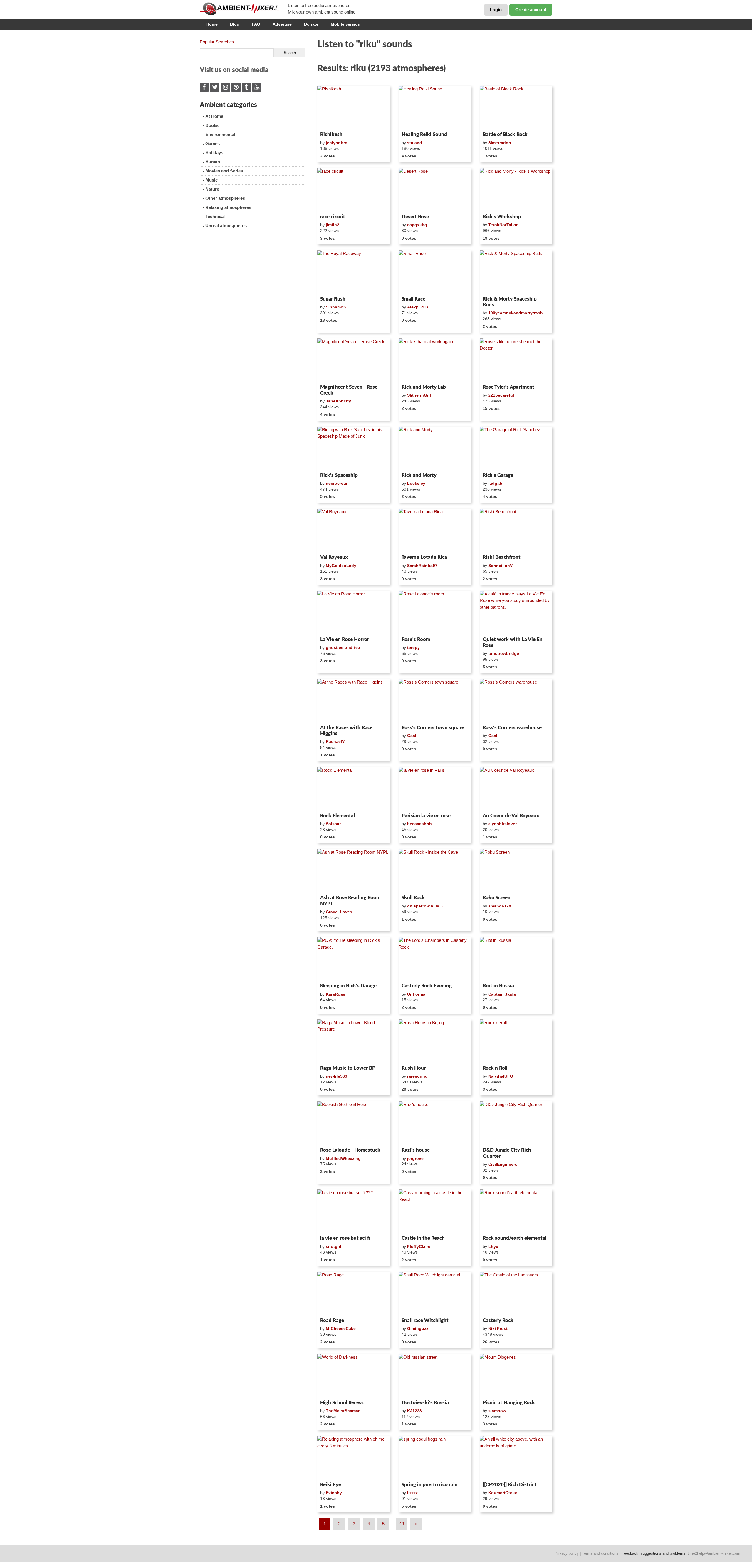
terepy (413, 647)
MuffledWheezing (343, 1158)
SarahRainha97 (422, 565)
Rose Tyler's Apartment (508, 387)
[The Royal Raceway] (353, 272)
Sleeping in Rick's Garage (348, 985)
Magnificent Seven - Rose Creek (348, 390)
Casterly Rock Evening (427, 985)
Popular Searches (217, 41)
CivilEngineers (502, 1164)
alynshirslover (502, 823)
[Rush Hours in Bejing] (435, 1041)
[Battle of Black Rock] (516, 107)
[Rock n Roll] (516, 1041)
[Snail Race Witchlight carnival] (435, 1293)
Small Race (413, 298)
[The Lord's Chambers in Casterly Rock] (435, 959)
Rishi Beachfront (502, 557)
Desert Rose (415, 216)
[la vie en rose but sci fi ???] (353, 1211)
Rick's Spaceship (339, 475)
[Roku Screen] (516, 870)
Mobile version (345, 24)
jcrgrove (415, 1158)
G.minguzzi (418, 1328)
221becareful (501, 395)
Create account (530, 9)
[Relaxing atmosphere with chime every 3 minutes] (353, 1457)
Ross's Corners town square (433, 727)
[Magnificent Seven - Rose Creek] (353, 360)
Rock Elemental (337, 815)
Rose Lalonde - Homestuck (350, 1149)
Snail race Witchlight (425, 1320)
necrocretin (337, 483)
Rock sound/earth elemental (514, 1238)
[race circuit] (353, 190)
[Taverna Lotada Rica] (435, 530)
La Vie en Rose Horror (344, 639)
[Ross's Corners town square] (435, 700)
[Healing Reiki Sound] (435, 107)
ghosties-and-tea (343, 647)
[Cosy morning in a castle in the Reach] (435, 1211)
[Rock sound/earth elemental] (516, 1211)
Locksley (416, 483)
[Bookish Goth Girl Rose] (353, 1123)
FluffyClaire (418, 1246)
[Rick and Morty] (435, 448)
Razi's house (416, 1149)
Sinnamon (336, 307)
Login (496, 9)
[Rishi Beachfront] (516, 530)
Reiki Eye (330, 1484)
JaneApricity (338, 401)
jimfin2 (332, 224)
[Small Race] (435, 272)
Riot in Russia (498, 985)
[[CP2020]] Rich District (509, 1484)
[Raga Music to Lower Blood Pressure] (353, 1041)
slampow (497, 1410)
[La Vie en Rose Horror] (353, 612)
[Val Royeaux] (353, 530)
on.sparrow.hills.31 (426, 906)
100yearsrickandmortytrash (515, 313)
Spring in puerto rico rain (430, 1484)
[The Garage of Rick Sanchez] (516, 448)
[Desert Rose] (435, 190)
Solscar (333, 823)
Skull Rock (413, 897)
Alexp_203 (417, 307)
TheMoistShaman (343, 1410)
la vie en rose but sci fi (345, 1238)
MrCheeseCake (341, 1328)
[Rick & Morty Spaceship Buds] (516, 272)
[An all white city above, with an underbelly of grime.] (516, 1457)
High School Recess (342, 1402)
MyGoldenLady (341, 565)
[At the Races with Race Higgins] (353, 700)
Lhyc (493, 1246)
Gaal (411, 735)
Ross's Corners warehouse (512, 727)
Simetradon (499, 142)
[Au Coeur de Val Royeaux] (516, 789)
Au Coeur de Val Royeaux (511, 815)
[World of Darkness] (353, 1375)
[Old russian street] (435, 1375)
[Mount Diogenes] (516, 1375)
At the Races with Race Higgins (346, 730)
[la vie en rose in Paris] (435, 789)
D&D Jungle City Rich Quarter (507, 1152)
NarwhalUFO (500, 1076)
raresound (417, 1076)
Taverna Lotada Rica (424, 557)
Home (212, 24)
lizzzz (412, 1492)
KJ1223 (414, 1410)
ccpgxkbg (417, 224)
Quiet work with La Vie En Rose (513, 642)
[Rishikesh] (353, 107)
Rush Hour (414, 1068)
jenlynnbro (337, 142)
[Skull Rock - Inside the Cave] (435, 870)
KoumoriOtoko (503, 1492)
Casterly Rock (498, 1320)
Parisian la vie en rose (426, 815)
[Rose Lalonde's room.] (435, 612)
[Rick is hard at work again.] (435, 360)
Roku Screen (497, 897)
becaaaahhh (419, 823)
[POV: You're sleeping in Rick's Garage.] (353, 959)
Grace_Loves (339, 912)
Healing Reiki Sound (424, 134)
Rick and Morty (419, 475)
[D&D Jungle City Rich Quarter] (516, 1123)
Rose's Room (416, 639)
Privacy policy (567, 1553)
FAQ (256, 24)
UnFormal (417, 994)
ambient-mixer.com (244, 9)
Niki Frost (498, 1328)
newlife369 (336, 1076)
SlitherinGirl (419, 395)
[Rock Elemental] (353, 789)
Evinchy (334, 1492)
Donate (311, 24)
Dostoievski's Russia (425, 1402)
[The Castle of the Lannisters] (516, 1293)
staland (414, 142)
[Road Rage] (353, 1293)
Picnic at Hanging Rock (509, 1402)
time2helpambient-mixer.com (714, 1553)
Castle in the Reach (423, 1238)
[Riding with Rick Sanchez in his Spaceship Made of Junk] (353, 448)
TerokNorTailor (503, 224)
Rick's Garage (498, 475)
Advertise (282, 24)
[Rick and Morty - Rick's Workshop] (516, 190)
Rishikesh (331, 134)
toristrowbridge (503, 653)
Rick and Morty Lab (424, 387)
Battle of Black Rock (505, 134)
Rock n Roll (495, 1068)
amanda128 (499, 906)
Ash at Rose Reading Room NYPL (350, 900)
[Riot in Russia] (516, 959)
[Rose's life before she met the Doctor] (516, 360)
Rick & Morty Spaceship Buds (510, 301)
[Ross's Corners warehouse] (516, 700)
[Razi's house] (435, 1123)
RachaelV (335, 741)
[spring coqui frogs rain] (435, 1457)
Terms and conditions (600, 1553)
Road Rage (332, 1320)
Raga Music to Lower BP (347, 1068)
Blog (234, 24)
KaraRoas (335, 994)
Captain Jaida (502, 994)
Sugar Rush (332, 298)
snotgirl (333, 1246)
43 (401, 1523)
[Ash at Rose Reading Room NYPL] (353, 870)
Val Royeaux (334, 557)
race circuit (332, 216)
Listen (331, 122)
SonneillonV (500, 565)
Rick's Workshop (502, 216)
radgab (495, 483)
